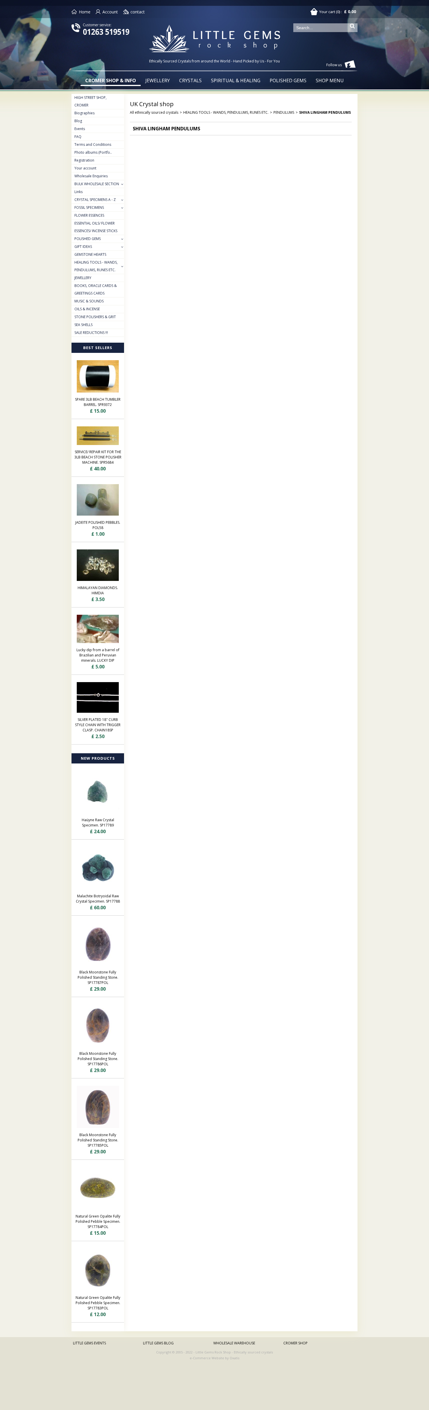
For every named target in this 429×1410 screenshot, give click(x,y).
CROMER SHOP (295, 1343)
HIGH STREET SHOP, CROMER (90, 101)
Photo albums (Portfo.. (93, 152)
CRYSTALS (190, 80)
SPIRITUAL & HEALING (235, 80)
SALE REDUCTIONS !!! (91, 332)
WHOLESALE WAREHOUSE (234, 1343)
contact (137, 12)
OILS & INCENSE (87, 308)
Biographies (84, 113)
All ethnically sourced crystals (154, 112)
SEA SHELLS (83, 324)
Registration (84, 160)
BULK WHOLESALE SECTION (96, 183)
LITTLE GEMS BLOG (158, 1343)
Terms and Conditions (92, 144)
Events (79, 128)
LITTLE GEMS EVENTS (89, 1343)
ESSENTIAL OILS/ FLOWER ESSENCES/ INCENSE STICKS (95, 227)
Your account (85, 168)
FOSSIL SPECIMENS (89, 207)
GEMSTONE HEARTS (90, 254)
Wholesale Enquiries (91, 176)
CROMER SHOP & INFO (110, 80)
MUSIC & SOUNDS (89, 301)
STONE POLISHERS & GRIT (95, 316)
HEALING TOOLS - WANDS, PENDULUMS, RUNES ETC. (96, 266)
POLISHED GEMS (288, 80)
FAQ (77, 136)
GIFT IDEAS (83, 246)
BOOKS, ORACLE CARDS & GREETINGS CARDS (95, 289)
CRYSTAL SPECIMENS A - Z (95, 199)
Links (78, 191)
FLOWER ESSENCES (89, 215)
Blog (78, 120)
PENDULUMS (283, 112)
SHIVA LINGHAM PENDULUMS (325, 112)
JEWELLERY (157, 80)
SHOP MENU (330, 80)
